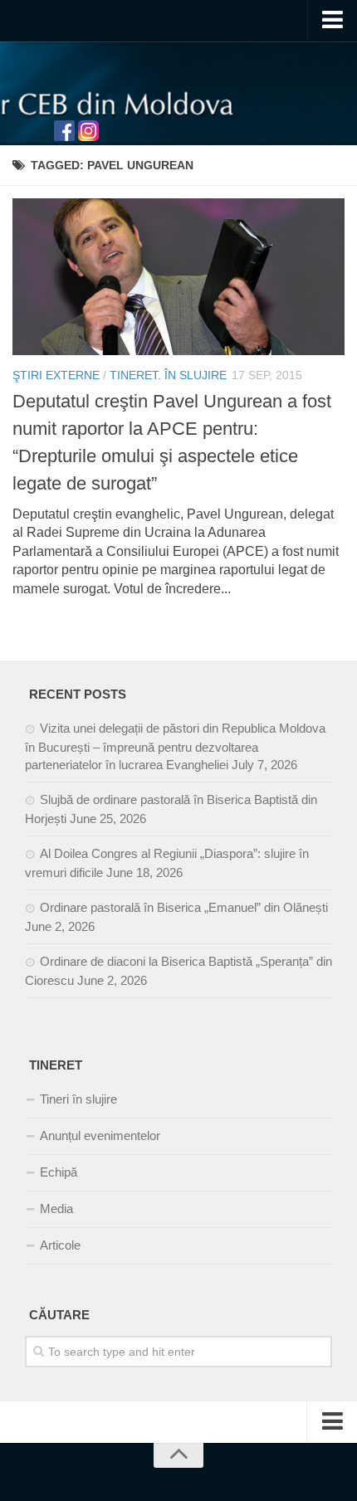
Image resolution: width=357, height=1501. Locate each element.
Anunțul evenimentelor (100, 1135)
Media (56, 1208)
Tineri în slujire (78, 1099)
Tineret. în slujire (168, 375)
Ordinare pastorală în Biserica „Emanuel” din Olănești (184, 907)
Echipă (58, 1172)
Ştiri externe (56, 375)
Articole (60, 1245)
